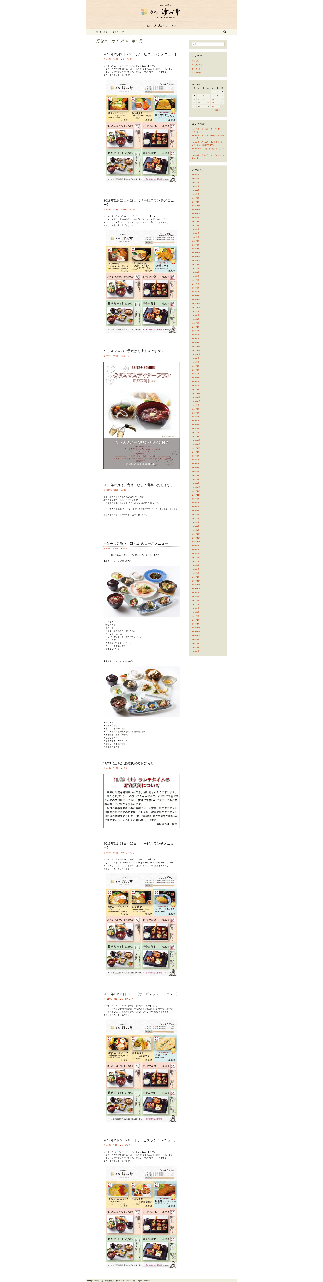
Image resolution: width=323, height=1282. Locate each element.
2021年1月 (196, 436)
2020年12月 (196, 440)
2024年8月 (196, 268)
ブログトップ (118, 32)
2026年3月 (196, 194)
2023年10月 (196, 307)
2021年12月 (196, 393)
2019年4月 (196, 518)
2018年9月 (196, 546)
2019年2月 (196, 526)
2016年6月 (196, 651)
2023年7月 (196, 319)
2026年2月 (196, 198)
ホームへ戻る (101, 32)
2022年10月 (196, 354)
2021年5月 (196, 421)
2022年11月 (196, 350)
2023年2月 (196, 339)
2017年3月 (196, 616)
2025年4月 (196, 237)
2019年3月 (196, 522)
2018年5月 (196, 561)
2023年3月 (196, 335)
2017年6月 (196, 604)
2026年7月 (196, 178)
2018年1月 (196, 577)
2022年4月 (196, 378)
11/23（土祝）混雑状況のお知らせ (128, 763)
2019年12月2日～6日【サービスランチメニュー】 (140, 54)
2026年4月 (196, 190)
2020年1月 (196, 483)
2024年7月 (196, 272)
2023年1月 (196, 342)
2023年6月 (196, 323)
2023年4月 (196, 331)
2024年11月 (196, 256)
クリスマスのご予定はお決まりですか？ (133, 351)
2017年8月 (196, 596)
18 (194, 103)
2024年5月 (196, 280)
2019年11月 (196, 491)
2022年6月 (196, 370)
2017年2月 (196, 620)
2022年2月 (196, 385)
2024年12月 (196, 253)
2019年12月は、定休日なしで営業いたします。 (138, 485)
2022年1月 (196, 389)
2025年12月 (196, 206)
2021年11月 (196, 397)
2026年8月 (196, 174)
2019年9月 (196, 499)
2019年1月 (196, 530)
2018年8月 (196, 549)
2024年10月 (196, 260)
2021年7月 (196, 413)
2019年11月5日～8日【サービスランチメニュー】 (140, 1140)
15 (213, 99)
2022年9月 (196, 358)
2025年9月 (196, 217)
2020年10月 (196, 448)
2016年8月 (196, 643)
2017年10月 (196, 589)
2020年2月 (196, 479)
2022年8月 (196, 362)
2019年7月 (196, 507)
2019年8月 (196, 503)
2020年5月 (196, 467)
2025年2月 (196, 245)
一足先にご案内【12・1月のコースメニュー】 (137, 543)
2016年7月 (196, 647)
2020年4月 (196, 471)
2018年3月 (196, 569)
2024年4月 (196, 284)
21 (208, 103)
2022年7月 (196, 366)
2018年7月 (196, 553)
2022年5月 (196, 374)
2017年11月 (196, 585)
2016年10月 (196, 635)
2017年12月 (196, 581)
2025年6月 (196, 229)
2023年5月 (196, 327)
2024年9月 (196, 264)
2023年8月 (196, 315)
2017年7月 (196, 600)
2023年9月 (196, 311)
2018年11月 (196, 538)
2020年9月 (196, 452)
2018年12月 (196, 534)
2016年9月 (196, 639)
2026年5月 (196, 186)
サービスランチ (128, 59)
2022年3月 (196, 381)
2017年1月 (196, 624)
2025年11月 (196, 210)
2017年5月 (196, 608)
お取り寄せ (196, 72)
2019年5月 (196, 514)
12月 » (217, 110)
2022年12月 (196, 346)
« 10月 (199, 110)
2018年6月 (196, 557)
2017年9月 (196, 592)
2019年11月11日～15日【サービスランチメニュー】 (141, 994)
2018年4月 (196, 565)
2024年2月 (196, 292)
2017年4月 (196, 612)
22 (213, 103)
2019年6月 (196, 510)
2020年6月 (196, 464)
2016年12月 (196, 628)
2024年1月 (196, 296)
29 (213, 106)
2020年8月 (196, 456)
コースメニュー (198, 65)
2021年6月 (196, 417)
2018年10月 (196, 542)
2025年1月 (196, 249)
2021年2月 (196, 432)
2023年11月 (196, 303)
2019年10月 (196, 495)
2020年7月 (196, 460)
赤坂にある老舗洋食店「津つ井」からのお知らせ (115, 1280)
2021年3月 (196, 428)
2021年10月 (196, 401)
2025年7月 (196, 225)
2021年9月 (196, 405)
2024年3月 (196, 288)
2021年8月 (196, 409)
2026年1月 (196, 202)
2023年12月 (196, 299)
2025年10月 (196, 213)
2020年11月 (196, 444)
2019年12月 (196, 487)
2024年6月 (196, 276)
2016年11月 (196, 632)
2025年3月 (196, 241)
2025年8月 (196, 221)
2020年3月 (196, 475)
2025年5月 (196, 233)
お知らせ (125, 356)
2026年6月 (196, 182)
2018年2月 (196, 573)
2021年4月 (196, 424)
